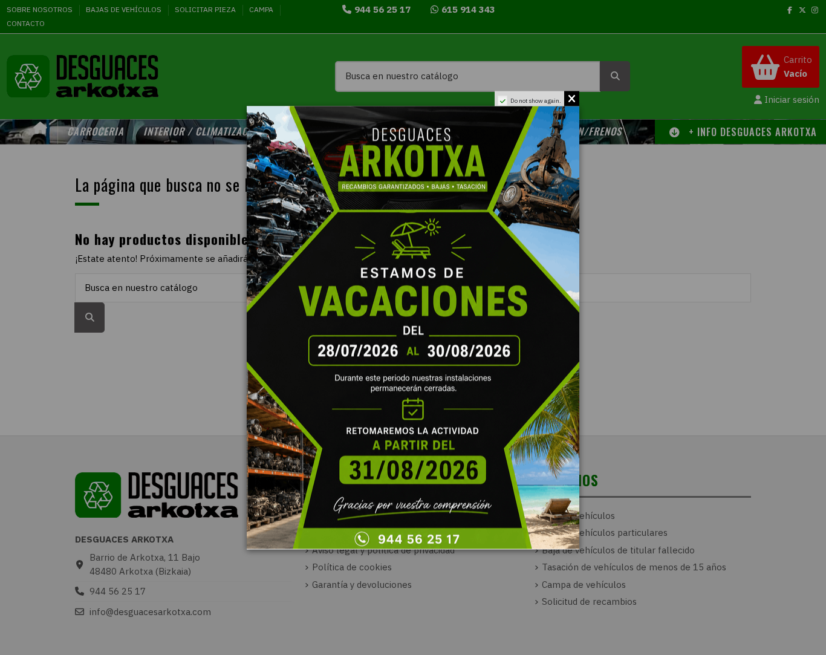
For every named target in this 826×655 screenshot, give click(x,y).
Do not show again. (535, 100)
